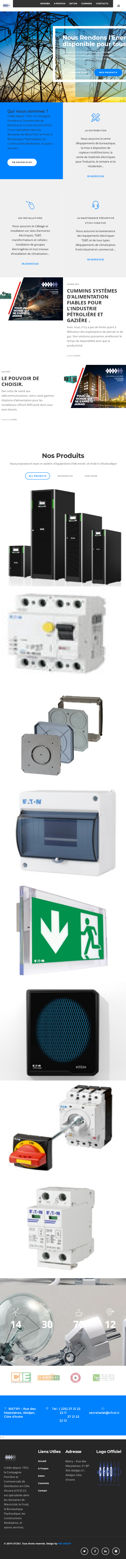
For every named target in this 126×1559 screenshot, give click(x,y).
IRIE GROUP (64, 1543)
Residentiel (65, 476)
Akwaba (45, 3)
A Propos (59, 3)
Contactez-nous (53, 72)
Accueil (42, 1461)
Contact (42, 1490)
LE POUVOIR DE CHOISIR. (20, 381)
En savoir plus (20, 72)
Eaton (73, 3)
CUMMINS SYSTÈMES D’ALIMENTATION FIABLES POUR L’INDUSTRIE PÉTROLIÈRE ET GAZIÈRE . (92, 305)
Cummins (86, 3)
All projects (37, 476)
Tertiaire (90, 476)
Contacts (102, 3)
